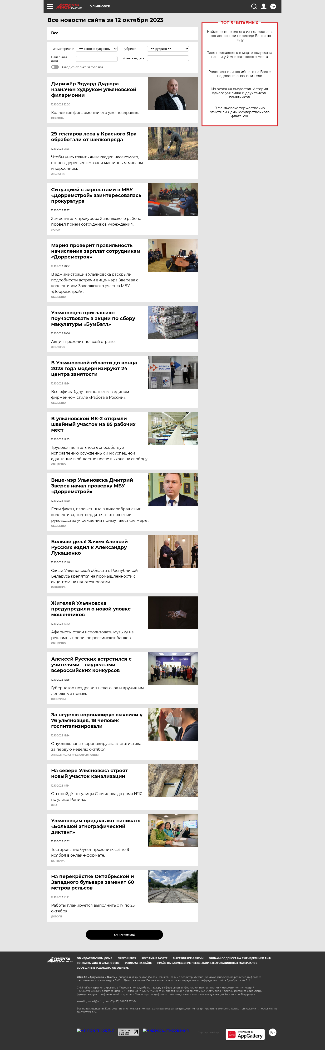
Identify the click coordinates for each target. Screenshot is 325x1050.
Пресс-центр (127, 958)
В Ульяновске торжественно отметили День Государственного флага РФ (240, 112)
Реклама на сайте (138, 963)
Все (55, 33)
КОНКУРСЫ (58, 699)
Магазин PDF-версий (188, 958)
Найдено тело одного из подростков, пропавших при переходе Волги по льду (239, 36)
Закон (55, 230)
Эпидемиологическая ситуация (74, 755)
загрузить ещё (124, 934)
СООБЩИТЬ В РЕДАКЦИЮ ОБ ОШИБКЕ (103, 967)
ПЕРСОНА (57, 118)
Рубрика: (129, 49)
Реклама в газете (154, 958)
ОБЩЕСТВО (58, 297)
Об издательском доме (94, 958)
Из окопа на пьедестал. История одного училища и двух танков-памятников (239, 93)
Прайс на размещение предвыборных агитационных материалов (207, 963)
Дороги (56, 917)
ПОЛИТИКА (58, 587)
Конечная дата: (134, 58)
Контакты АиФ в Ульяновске (98, 963)
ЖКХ (54, 805)
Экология (58, 174)
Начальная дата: (59, 58)
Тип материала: (62, 49)
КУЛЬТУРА (57, 861)
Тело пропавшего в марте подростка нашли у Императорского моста (239, 55)
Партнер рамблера (209, 1032)
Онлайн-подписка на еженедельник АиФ (240, 958)
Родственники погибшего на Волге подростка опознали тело (239, 74)
